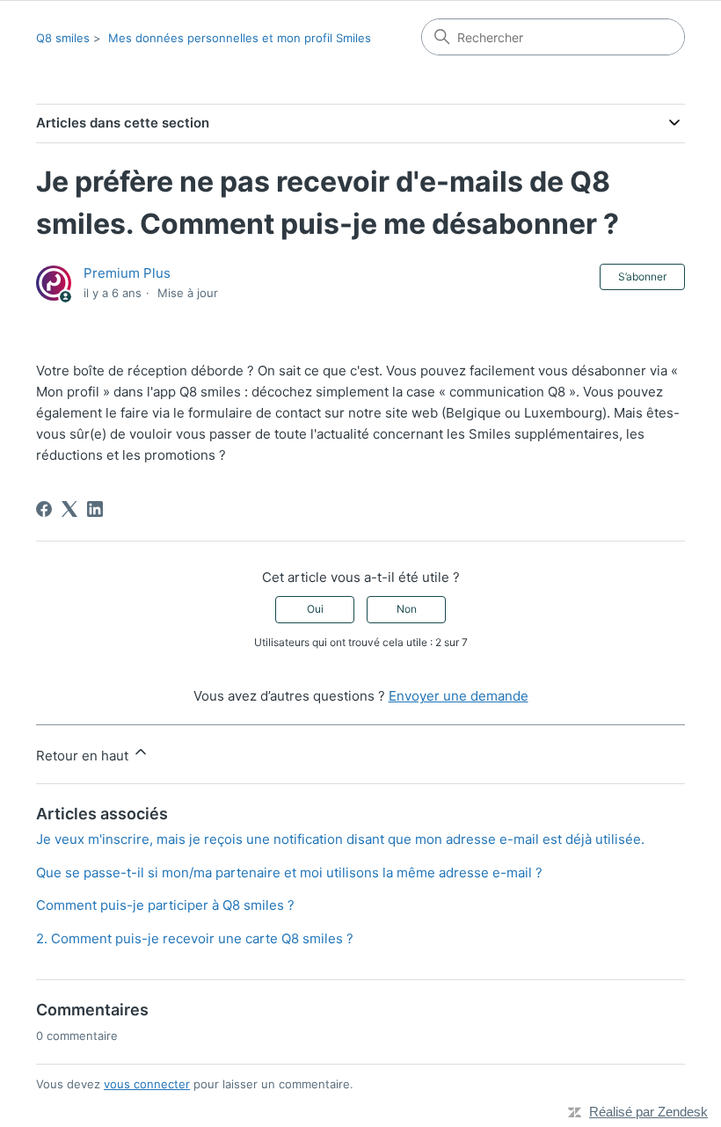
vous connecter (147, 1084)
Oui (315, 608)
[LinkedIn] (95, 509)
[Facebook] (44, 509)
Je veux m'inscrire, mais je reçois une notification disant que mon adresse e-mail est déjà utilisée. (340, 839)
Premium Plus (127, 273)
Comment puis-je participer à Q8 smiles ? (165, 905)
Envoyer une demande (458, 695)
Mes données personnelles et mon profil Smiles (239, 38)
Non (407, 608)
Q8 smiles (63, 38)
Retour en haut (84, 755)
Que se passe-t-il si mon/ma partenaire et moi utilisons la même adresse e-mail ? (289, 872)
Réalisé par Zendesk (648, 1111)
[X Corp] (69, 509)
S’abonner (642, 276)
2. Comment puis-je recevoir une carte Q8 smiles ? (194, 938)
